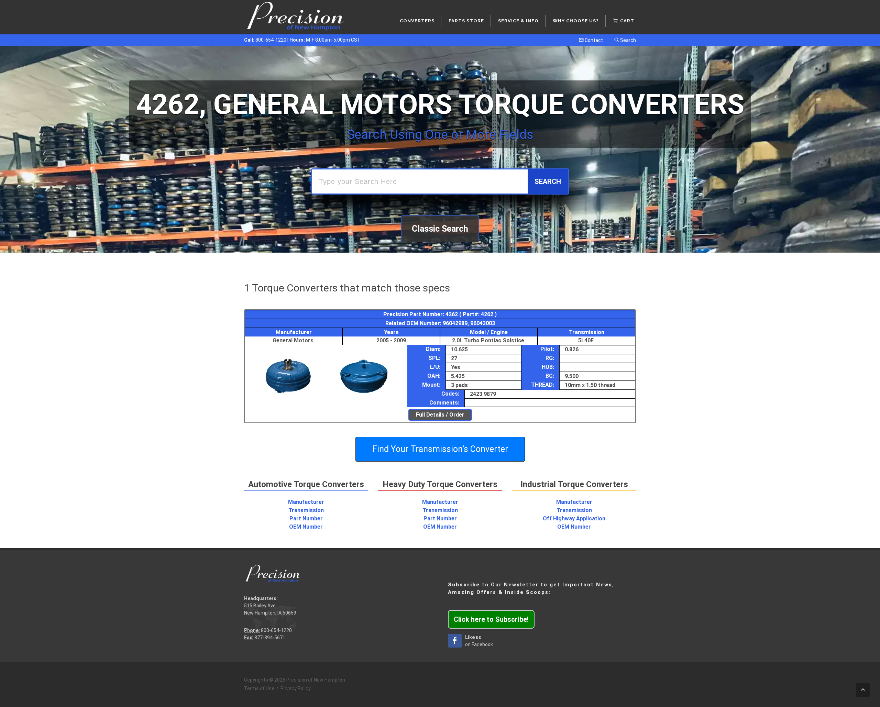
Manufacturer (306, 502)
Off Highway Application (574, 518)
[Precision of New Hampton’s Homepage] (295, 17)
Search (627, 40)
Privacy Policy (295, 688)
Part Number (306, 518)
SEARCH (548, 181)
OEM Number (306, 526)
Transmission (306, 510)
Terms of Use (259, 688)
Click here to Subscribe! (491, 619)
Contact (593, 40)
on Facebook (479, 640)
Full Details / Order (440, 414)
